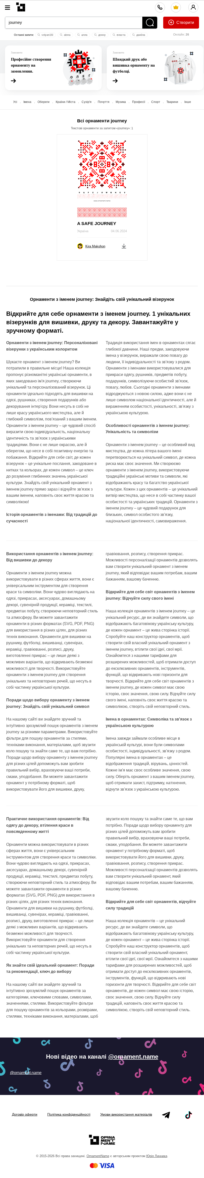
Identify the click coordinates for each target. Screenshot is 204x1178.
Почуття (103, 102)
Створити (184, 22)
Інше (187, 102)
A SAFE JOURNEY (96, 223)
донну (102, 34)
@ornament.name (133, 1056)
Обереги (44, 102)
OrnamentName (98, 1156)
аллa (84, 34)
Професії (138, 102)
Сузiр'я (87, 102)
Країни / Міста (65, 102)
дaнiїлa (140, 34)
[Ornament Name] (20, 5)
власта (120, 34)
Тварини (172, 102)
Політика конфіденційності (68, 1114)
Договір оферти (24, 1114)
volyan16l (47, 34)
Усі (15, 102)
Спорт (155, 102)
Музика (121, 102)
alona (66, 34)
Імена (27, 102)
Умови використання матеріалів (126, 1114)
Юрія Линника (156, 1156)
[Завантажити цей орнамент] (124, 245)
